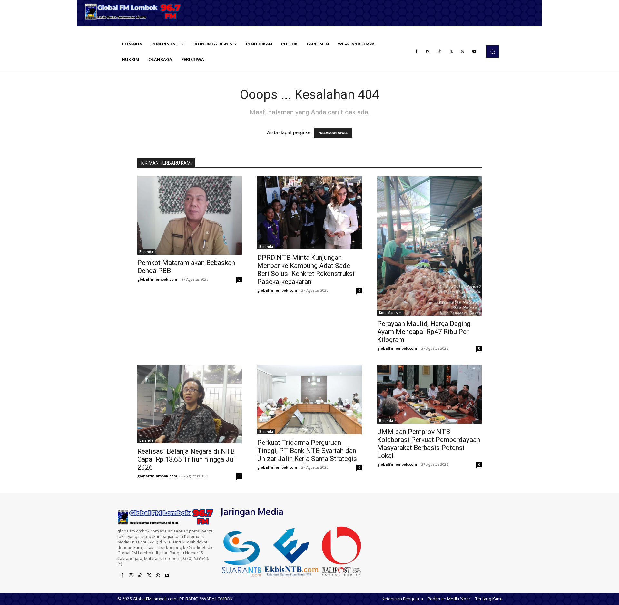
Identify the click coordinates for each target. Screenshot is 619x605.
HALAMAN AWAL (333, 133)
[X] (451, 51)
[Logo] (135, 11)
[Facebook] (416, 51)
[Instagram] (428, 51)
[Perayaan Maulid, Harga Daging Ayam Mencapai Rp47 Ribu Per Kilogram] (429, 246)
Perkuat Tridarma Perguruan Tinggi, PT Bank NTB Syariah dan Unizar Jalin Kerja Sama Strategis (307, 451)
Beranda (146, 251)
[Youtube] (474, 51)
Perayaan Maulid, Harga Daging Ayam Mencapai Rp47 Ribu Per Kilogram (423, 332)
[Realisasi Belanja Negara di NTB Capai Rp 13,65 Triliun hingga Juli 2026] (189, 404)
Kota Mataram (390, 312)
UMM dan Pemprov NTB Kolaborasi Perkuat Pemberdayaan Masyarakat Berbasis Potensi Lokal (428, 444)
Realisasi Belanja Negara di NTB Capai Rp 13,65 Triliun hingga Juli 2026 (187, 459)
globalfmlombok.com (157, 279)
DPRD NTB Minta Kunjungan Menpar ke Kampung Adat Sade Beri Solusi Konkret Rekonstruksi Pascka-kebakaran (306, 270)
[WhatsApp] (462, 51)
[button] (492, 51)
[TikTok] (439, 51)
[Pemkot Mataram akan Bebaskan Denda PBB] (189, 215)
